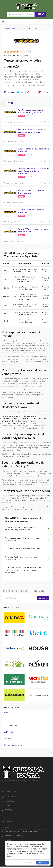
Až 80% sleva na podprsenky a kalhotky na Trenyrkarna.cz (30, 111)
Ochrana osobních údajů (14, 836)
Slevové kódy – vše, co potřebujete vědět (20, 831)
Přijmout (42, 862)
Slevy (6, 712)
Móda (6, 719)
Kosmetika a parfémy (13, 745)
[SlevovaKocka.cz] (26, 6)
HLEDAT (40, 14)
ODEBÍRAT (43, 598)
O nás (6, 827)
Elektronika (8, 732)
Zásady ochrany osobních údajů (19, 851)
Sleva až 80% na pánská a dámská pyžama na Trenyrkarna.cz (32, 130)
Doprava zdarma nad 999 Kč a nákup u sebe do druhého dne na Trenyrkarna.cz (33, 171)
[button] (9, 92)
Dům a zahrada (10, 725)
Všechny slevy (10, 797)
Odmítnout (29, 862)
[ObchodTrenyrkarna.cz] (26, 41)
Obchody (8, 810)
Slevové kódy (9, 738)
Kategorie (8, 805)
